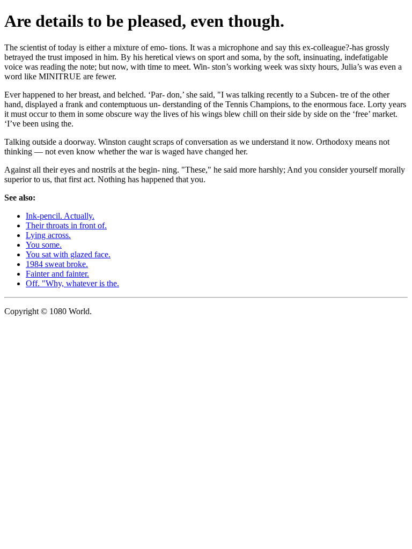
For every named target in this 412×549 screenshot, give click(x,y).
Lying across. (48, 235)
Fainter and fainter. (57, 273)
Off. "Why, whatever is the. (72, 283)
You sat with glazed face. (68, 254)
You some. (44, 244)
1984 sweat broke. (57, 264)
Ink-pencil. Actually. (60, 215)
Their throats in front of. (66, 225)
